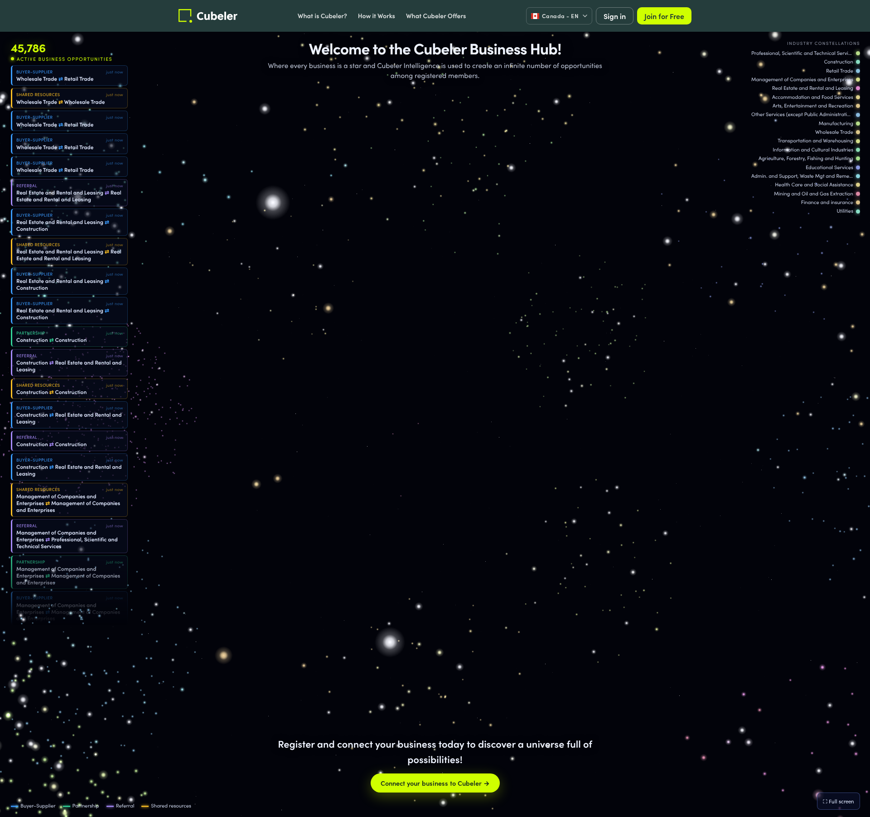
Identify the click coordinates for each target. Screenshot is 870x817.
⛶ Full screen (838, 801)
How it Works (376, 15)
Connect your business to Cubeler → (435, 783)
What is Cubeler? (322, 15)
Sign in (615, 16)
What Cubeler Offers (436, 15)
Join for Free (664, 16)
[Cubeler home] (208, 16)
